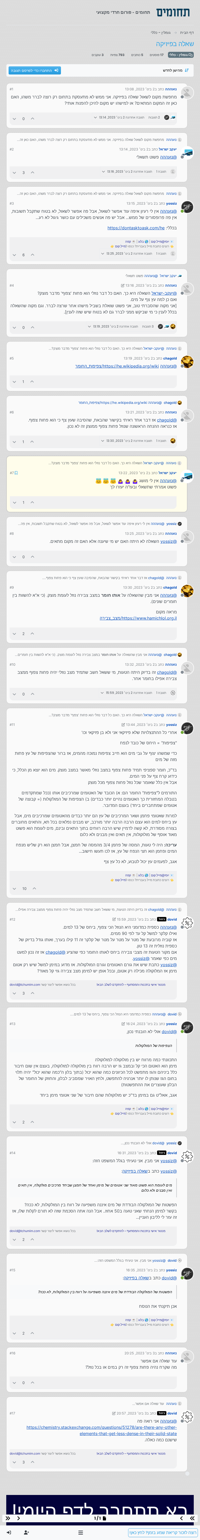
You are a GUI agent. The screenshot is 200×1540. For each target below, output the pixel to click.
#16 (12, 1352)
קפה (128, 241)
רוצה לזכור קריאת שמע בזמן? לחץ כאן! (163, 1533)
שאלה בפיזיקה (135, 1170)
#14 (12, 1152)
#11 (12, 724)
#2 (12, 149)
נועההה (171, 89)
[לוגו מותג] (173, 12)
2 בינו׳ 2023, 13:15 (141, 203)
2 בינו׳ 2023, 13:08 (140, 89)
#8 (12, 533)
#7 (12, 472)
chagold (170, 358)
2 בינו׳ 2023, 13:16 (140, 285)
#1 (11, 89)
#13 (12, 1023)
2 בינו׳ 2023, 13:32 (140, 664)
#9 (12, 587)
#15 (12, 1269)
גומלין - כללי (179, 55)
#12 (12, 919)
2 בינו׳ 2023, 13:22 (133, 472)
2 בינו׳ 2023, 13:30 (138, 587)
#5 (12, 358)
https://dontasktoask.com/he (136, 227)
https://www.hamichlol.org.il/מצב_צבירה (138, 617)
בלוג (141, 241)
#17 (12, 1413)
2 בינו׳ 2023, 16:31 (132, 1152)
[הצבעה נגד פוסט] (14, 119)
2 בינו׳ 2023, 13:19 (138, 358)
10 (24, 888)
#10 (12, 664)
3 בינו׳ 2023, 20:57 (132, 1413)
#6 (12, 412)
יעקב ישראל (168, 149)
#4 (12, 285)
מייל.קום (120, 246)
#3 (12, 203)
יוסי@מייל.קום (160, 241)
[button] (81, 1533)
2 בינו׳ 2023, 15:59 (132, 919)
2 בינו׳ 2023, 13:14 (133, 149)
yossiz (171, 203)
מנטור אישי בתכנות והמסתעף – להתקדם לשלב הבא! (131, 984)
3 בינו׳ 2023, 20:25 (139, 1352)
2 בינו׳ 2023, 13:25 (140, 533)
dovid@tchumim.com (25, 984)
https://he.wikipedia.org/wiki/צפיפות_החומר (117, 366)
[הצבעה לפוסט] (33, 119)
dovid (172, 919)
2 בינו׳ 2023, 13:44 (141, 724)
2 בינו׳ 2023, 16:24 (141, 1023)
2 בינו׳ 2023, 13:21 (140, 412)
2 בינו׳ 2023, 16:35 (141, 1269)
